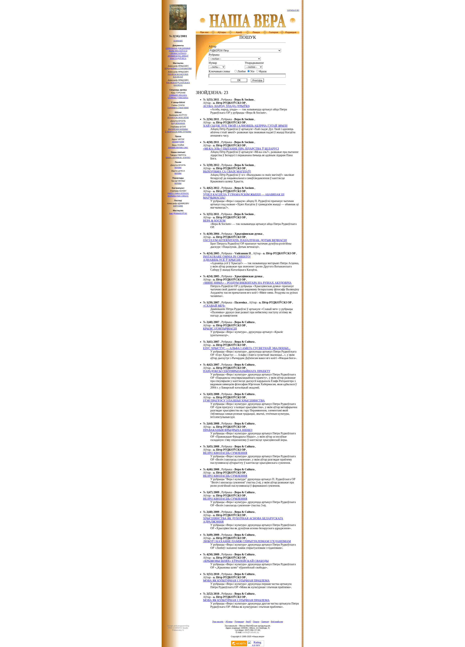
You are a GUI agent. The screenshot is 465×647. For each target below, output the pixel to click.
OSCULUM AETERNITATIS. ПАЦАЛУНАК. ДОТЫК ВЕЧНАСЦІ (245, 240)
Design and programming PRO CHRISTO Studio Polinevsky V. (178, 628)
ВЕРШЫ (178, 168)
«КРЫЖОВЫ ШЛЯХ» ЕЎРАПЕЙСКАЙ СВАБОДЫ (236, 560)
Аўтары (222, 32)
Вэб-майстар (277, 621)
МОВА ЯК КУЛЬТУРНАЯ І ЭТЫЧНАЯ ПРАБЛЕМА (236, 580)
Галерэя (273, 32)
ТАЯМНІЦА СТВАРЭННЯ (178, 108)
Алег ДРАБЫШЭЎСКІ (178, 213)
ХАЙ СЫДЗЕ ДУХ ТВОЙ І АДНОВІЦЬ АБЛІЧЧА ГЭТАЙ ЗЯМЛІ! (245, 125)
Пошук (256, 32)
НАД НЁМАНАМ (178, 123)
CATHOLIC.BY (293, 10)
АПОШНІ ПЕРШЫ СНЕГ (178, 148)
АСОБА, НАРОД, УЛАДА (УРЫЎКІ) (226, 106)
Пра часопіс (217, 621)
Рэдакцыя (290, 32)
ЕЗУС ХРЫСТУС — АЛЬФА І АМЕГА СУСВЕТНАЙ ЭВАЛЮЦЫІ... (246, 348)
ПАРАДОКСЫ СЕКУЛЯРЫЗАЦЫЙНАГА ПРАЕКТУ (236, 371)
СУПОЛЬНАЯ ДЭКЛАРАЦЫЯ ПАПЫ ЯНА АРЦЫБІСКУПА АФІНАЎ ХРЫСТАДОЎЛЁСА (178, 53)
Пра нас (204, 32)
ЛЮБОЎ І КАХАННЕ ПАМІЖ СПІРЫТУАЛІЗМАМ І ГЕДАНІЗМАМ (247, 541)
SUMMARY (178, 41)
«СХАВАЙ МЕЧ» (214, 305)
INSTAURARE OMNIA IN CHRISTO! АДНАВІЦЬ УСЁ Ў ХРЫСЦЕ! (226, 258)
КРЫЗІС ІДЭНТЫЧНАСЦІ (220, 328)
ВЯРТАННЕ (178, 206)
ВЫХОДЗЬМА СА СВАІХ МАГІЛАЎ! (227, 171)
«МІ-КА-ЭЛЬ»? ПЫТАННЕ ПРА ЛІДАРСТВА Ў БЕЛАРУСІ (241, 148)
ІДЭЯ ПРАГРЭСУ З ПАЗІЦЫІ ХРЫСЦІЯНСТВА (234, 400)
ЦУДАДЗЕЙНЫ (178, 68)
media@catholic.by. (250, 632)
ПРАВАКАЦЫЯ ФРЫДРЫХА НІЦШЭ (227, 430)
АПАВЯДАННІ (178, 142)
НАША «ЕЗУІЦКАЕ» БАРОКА (178, 158)
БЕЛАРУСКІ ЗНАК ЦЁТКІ (178, 118)
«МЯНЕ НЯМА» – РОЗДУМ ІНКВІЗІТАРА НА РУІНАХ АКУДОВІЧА (247, 282)
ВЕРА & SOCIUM (214, 220)
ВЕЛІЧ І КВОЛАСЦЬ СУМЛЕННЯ (225, 452)
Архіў (239, 32)
